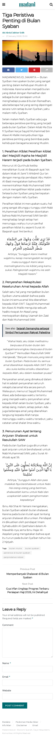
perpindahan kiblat (14, 557)
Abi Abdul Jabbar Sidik (13, 32)
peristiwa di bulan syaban (17, 553)
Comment (7, 625)
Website (6, 690)
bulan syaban (32, 548)
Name (6, 663)
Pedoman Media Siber (27, 722)
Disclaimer (21, 725)
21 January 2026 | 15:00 (17, 36)
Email (6, 676)
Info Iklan (6, 725)
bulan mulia (15, 548)
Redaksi (6, 722)
